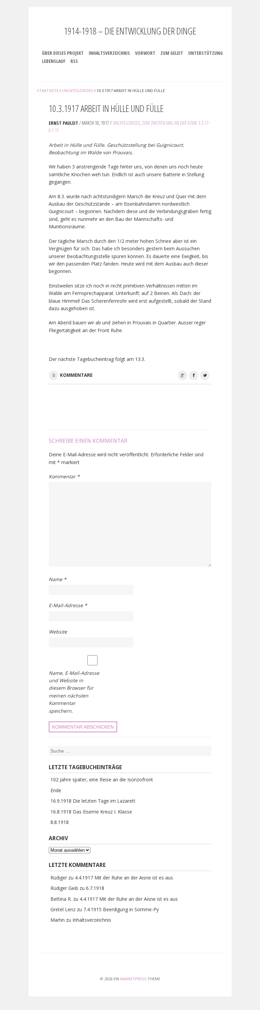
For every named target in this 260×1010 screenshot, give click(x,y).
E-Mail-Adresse (68, 605)
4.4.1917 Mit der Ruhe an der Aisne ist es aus (124, 877)
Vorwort (145, 53)
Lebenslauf (53, 61)
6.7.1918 (95, 888)
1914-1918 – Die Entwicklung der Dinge (130, 30)
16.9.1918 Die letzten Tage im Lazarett (92, 801)
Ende (55, 790)
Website (58, 631)
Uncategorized (126, 123)
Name (57, 579)
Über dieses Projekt (63, 53)
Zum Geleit (171, 53)
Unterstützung (205, 53)
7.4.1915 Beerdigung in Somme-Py (121, 909)
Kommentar (64, 476)
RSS (74, 61)
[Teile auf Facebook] (193, 375)
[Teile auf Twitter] (205, 375)
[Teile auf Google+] (182, 375)
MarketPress (133, 978)
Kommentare (76, 375)
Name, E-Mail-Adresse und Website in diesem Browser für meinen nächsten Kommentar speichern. (74, 692)
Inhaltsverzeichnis (109, 53)
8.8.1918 (59, 822)
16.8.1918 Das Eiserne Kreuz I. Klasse (91, 811)
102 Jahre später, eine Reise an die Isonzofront (101, 779)
